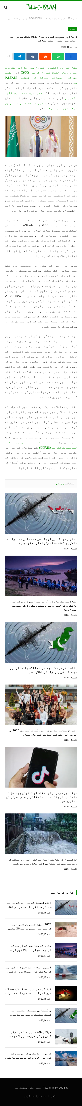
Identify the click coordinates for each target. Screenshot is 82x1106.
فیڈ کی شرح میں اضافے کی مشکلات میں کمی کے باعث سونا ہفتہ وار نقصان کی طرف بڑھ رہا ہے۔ (29, 993)
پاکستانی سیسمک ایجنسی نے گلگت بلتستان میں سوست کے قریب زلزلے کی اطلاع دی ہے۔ (43, 670)
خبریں (72, 29)
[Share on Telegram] (19, 56)
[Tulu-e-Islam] (41, 7)
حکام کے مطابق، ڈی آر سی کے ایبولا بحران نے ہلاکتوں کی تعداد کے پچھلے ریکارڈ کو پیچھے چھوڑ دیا (44, 605)
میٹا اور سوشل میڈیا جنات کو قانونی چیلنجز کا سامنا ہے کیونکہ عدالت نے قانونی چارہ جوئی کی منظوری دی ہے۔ (41, 797)
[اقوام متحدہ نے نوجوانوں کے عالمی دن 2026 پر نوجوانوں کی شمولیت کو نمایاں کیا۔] (41, 705)
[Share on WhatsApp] (58, 56)
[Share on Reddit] (45, 56)
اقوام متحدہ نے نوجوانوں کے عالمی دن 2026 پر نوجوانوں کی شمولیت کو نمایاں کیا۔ (42, 732)
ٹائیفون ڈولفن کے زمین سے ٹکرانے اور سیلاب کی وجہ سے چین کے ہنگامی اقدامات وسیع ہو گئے (42, 861)
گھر (75, 18)
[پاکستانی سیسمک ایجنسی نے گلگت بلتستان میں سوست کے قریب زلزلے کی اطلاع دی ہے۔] (41, 642)
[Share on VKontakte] (32, 56)
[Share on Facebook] (71, 56)
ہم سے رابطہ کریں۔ (34, 1095)
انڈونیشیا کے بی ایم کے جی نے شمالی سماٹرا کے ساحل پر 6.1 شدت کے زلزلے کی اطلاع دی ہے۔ (42, 541)
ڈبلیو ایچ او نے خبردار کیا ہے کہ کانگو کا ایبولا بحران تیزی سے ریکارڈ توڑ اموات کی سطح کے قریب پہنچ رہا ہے (29, 973)
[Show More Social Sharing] (9, 56)
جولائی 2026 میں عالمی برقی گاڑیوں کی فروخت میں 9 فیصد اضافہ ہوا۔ (31, 1036)
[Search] (6, 7)
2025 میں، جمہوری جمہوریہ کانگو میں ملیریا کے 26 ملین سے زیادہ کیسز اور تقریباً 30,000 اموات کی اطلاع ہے (30, 930)
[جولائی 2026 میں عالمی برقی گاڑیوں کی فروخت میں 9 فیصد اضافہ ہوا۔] (66, 1036)
